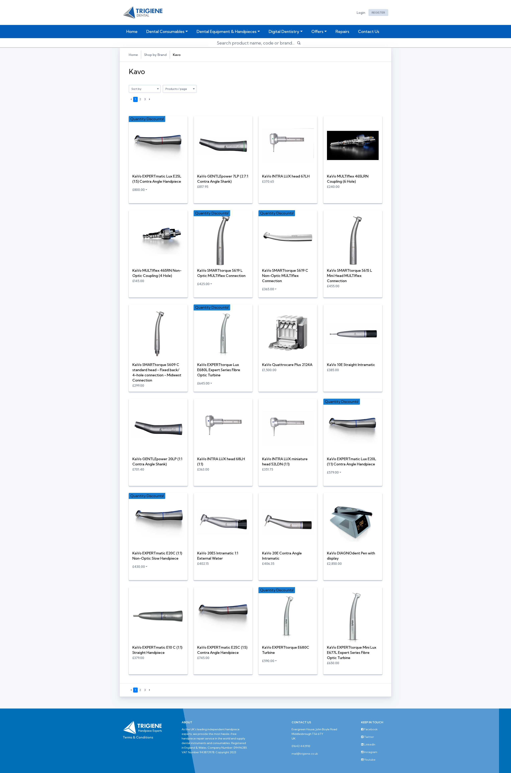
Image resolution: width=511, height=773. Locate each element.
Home (132, 31)
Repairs (342, 31)
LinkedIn (369, 744)
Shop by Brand (155, 55)
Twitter (368, 737)
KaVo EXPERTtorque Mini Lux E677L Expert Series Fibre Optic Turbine (351, 652)
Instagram (370, 752)
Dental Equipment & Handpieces (226, 31)
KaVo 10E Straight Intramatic (351, 364)
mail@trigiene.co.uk (305, 753)
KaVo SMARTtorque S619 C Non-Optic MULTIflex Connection (285, 275)
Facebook (370, 729)
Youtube (369, 759)
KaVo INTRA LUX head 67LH (286, 176)
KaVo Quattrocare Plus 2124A (287, 364)
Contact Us (368, 31)
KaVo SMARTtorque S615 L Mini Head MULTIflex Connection (349, 275)
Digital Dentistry (284, 31)
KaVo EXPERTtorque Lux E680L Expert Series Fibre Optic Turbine (218, 369)
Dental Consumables (165, 31)
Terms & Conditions (138, 737)
